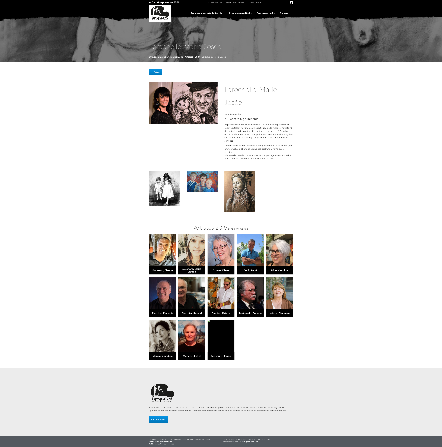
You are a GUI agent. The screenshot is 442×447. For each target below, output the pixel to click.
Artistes (189, 57)
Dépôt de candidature (235, 2)
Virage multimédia (250, 442)
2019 (197, 57)
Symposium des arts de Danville (206, 13)
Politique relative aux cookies (161, 444)
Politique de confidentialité (160, 442)
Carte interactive (215, 2)
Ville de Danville (255, 2)
